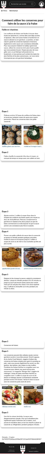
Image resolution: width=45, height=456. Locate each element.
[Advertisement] (22, 85)
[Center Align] (33, 3)
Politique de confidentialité (11, 451)
